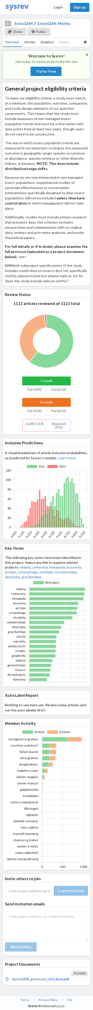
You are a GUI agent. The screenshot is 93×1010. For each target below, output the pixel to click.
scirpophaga (28, 572)
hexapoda (57, 567)
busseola (74, 567)
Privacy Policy (48, 1000)
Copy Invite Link (70, 890)
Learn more (67, 458)
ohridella (46, 572)
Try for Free (46, 71)
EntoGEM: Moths (53, 23)
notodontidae (66, 572)
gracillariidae (31, 577)
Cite (70, 1000)
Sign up (80, 7)
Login (58, 7)
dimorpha (12, 577)
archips (11, 572)
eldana (25, 567)
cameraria (40, 567)
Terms (24, 1000)
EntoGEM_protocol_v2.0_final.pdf (40, 979)
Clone (17, 31)
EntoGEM (23, 23)
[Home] (17, 7)
